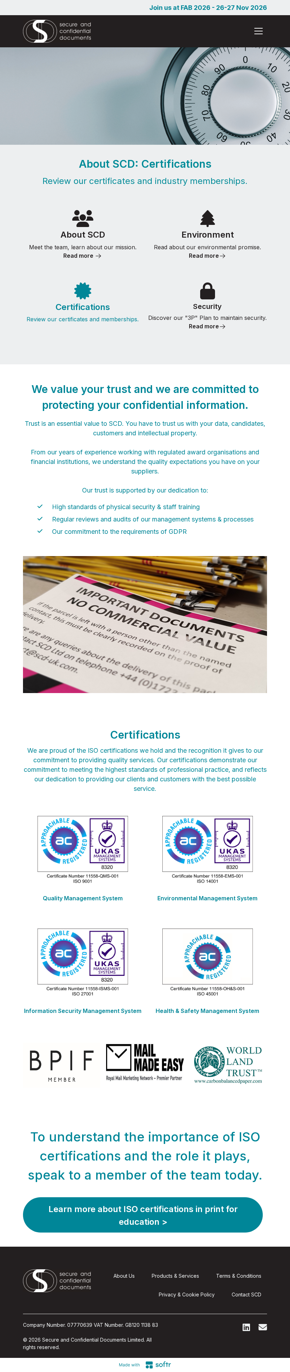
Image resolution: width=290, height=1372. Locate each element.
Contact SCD (246, 1295)
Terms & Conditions (238, 1276)
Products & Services (175, 1276)
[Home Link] (57, 31)
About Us (124, 1276)
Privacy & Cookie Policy (187, 1295)
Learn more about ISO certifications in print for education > (143, 1215)
